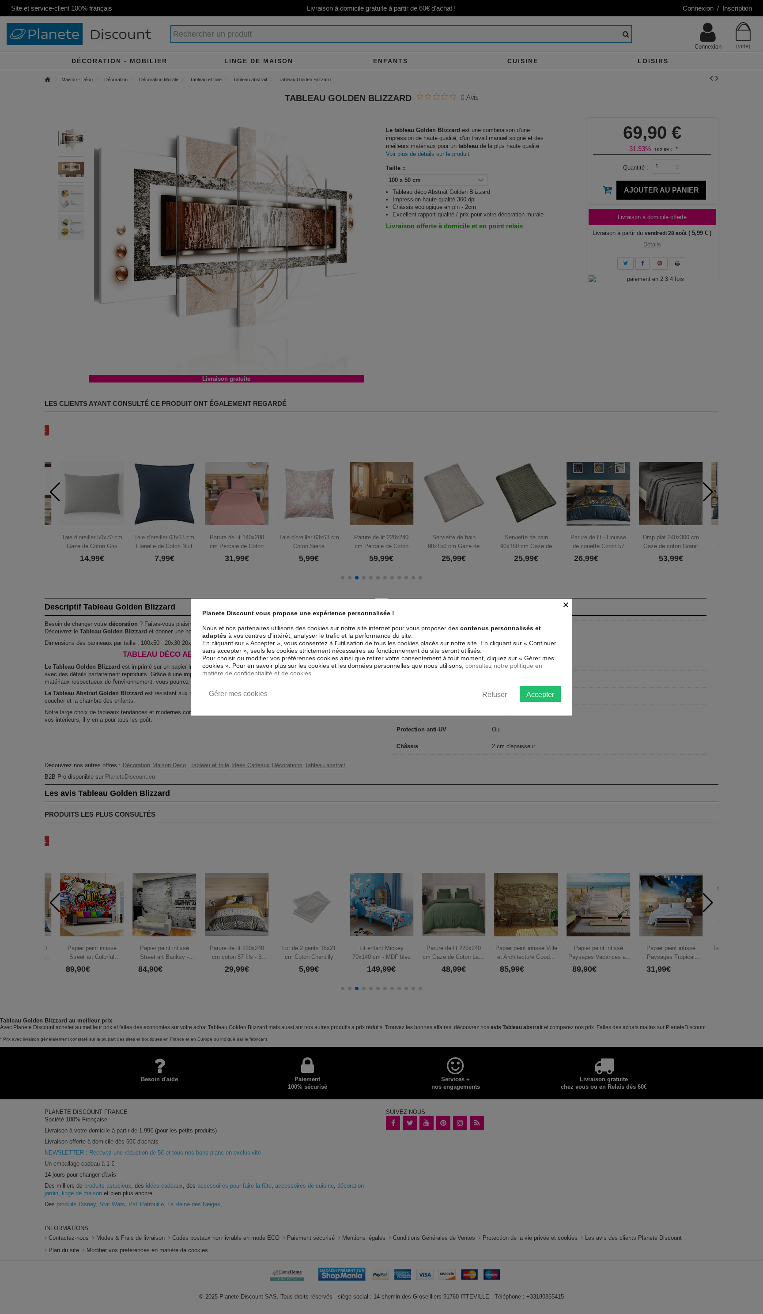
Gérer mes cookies (238, 693)
